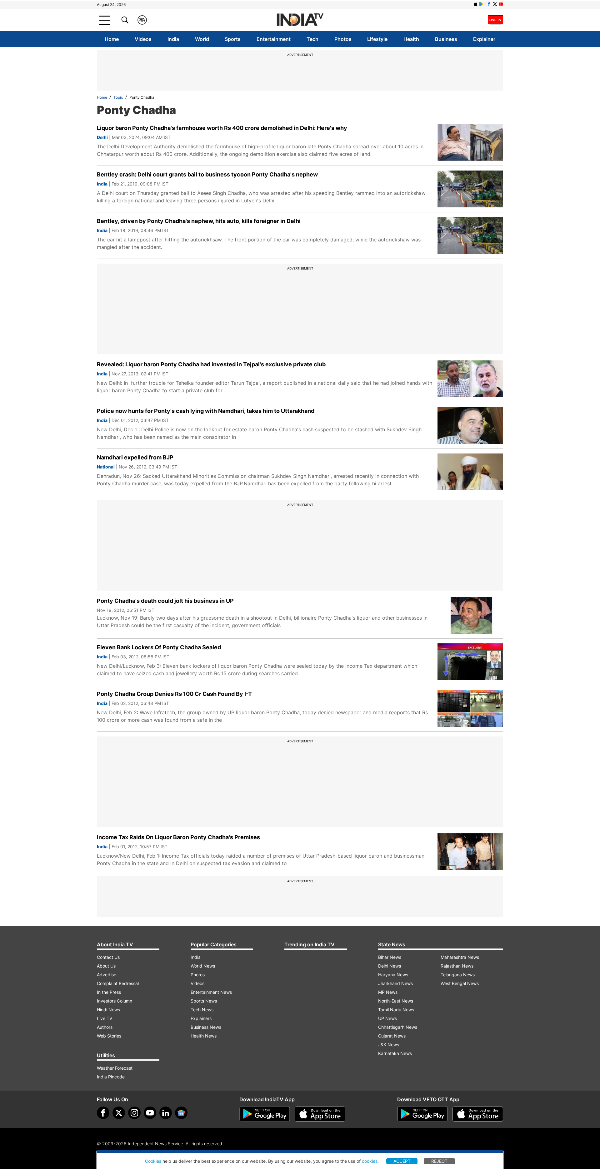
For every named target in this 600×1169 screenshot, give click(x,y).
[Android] (481, 4)
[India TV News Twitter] (495, 4)
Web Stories (109, 1035)
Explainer (484, 39)
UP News (387, 1018)
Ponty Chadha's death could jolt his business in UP (165, 600)
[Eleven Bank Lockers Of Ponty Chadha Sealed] (470, 661)
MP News (388, 992)
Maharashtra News (460, 957)
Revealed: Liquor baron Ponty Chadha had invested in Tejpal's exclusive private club (211, 364)
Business (446, 39)
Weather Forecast (114, 1068)
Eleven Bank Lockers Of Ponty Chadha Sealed (159, 647)
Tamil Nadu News (396, 1009)
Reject (439, 1161)
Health (411, 39)
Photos (343, 39)
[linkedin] (165, 1113)
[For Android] (422, 1114)
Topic (118, 97)
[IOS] (475, 4)
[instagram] (134, 1113)
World (202, 39)
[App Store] (320, 1114)
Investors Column (114, 1000)
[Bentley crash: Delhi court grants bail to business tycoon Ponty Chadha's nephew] (470, 189)
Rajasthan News (457, 965)
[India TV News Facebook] (489, 4)
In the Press (109, 992)
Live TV (104, 1018)
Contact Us (108, 957)
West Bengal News (460, 983)
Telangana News (458, 974)
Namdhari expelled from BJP (135, 457)
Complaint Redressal (118, 983)
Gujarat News (392, 1035)
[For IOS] (477, 1114)
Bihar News (389, 957)
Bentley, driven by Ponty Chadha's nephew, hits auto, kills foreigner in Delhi (199, 221)
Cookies (153, 1161)
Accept (402, 1161)
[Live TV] (495, 20)
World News (203, 965)
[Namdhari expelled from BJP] (470, 471)
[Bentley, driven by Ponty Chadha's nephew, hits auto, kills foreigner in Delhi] (470, 235)
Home (112, 39)
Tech (312, 39)
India (173, 39)
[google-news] (181, 1113)
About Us (106, 965)
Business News (206, 1027)
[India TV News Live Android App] (264, 1114)
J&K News (388, 1044)
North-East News (395, 1000)
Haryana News (393, 974)
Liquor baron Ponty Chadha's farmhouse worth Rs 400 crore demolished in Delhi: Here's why (222, 128)
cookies (370, 1161)
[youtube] (150, 1113)
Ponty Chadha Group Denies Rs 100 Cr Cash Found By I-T (174, 694)
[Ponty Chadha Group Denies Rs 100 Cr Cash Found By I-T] (470, 708)
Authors (104, 1027)
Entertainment (274, 39)
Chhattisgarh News (397, 1027)
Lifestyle (377, 39)
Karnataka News (395, 1053)
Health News (204, 1035)
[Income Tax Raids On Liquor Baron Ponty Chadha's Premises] (470, 851)
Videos (143, 39)
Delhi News (389, 965)
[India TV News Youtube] (501, 4)
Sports (233, 39)
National (106, 466)
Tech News (202, 1009)
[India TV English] (300, 20)
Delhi (102, 137)
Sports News (204, 1000)
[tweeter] (118, 1113)
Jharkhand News (395, 983)
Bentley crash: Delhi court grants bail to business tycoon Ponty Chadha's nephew (207, 174)
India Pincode (111, 1076)
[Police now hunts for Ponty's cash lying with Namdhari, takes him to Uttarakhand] (470, 425)
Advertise (106, 974)
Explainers (201, 1018)
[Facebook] (103, 1113)
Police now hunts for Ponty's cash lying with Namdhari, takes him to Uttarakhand (205, 411)
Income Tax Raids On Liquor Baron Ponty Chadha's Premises (178, 837)
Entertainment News (211, 992)
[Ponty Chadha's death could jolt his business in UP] (470, 615)
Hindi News (108, 1009)
